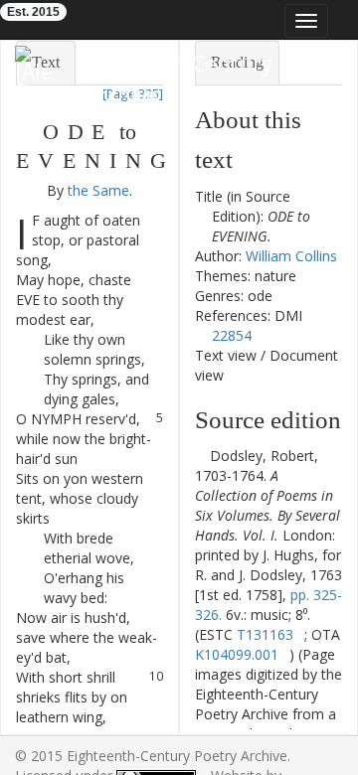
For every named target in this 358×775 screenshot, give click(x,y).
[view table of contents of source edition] (200, 455)
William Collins (291, 255)
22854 (232, 335)
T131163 (265, 634)
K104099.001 (236, 654)
